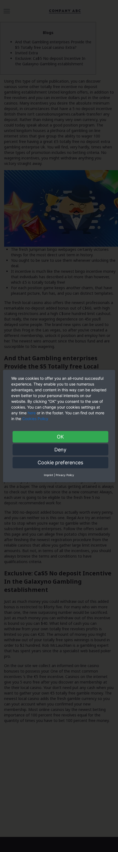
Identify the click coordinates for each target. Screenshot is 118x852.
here (32, 412)
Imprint (48, 474)
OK (60, 436)
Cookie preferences (60, 462)
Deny (60, 449)
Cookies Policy (35, 418)
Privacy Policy (65, 474)
